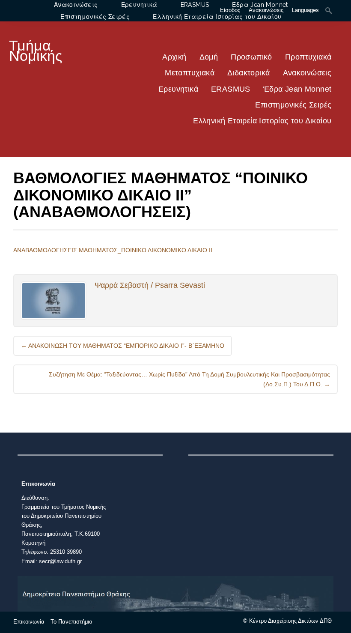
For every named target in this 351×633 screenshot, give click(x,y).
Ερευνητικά (178, 89)
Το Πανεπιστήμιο (71, 621)
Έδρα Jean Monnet (297, 89)
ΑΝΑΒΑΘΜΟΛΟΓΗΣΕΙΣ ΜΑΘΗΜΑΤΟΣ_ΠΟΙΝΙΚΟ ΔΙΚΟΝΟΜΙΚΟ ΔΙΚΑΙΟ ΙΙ (112, 250)
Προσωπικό (251, 57)
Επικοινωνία (29, 621)
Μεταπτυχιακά (189, 73)
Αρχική (174, 57)
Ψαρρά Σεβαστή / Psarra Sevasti (150, 285)
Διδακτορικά (248, 73)
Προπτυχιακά (308, 57)
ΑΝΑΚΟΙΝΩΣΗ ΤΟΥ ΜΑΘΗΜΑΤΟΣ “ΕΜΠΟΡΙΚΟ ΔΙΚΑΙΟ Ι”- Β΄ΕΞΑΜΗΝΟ (122, 345)
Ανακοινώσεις (307, 73)
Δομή (208, 57)
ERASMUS (230, 89)
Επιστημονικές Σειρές (293, 105)
